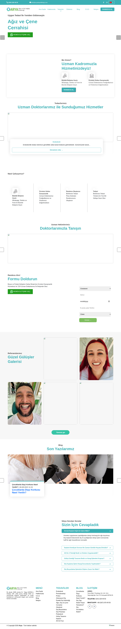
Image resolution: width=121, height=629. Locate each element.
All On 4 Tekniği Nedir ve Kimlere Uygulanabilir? (81, 553)
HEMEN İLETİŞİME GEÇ (21, 34)
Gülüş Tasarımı (61, 616)
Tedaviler (60, 9)
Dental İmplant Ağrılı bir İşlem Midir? (77, 531)
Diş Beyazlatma (61, 609)
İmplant (58, 618)
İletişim (96, 9)
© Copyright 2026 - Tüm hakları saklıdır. (22, 625)
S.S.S (87, 9)
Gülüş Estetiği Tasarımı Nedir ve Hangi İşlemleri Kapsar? (84, 558)
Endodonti (59, 591)
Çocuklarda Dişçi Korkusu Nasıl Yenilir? (26, 491)
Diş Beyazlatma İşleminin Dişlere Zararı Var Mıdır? (81, 569)
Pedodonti (59, 614)
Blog (78, 9)
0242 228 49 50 (13, 2)
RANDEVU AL (107, 9)
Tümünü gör (60, 432)
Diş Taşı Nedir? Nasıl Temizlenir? (80, 603)
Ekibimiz (69, 9)
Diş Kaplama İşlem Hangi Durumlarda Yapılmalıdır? (82, 564)
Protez (58, 596)
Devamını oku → (56, 150)
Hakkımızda (51, 9)
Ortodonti (59, 607)
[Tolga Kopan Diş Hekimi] (60, 248)
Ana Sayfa (42, 9)
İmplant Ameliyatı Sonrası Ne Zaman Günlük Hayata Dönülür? (86, 547)
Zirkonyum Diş (61, 598)
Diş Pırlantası (60, 612)
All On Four (60, 621)
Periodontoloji (60, 593)
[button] (111, 2)
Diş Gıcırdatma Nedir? (79, 609)
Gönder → (88, 320)
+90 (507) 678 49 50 (104, 602)
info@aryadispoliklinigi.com (39, 2)
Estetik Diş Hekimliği (63, 600)
